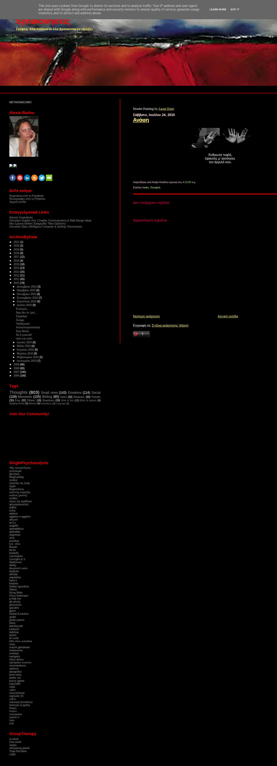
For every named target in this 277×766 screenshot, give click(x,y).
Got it (234, 9)
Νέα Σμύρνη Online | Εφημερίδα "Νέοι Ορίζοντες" (38, 223)
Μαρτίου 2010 (25, 353)
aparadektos (16, 528)
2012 (17, 275)
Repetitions (46, 403)
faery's (13, 580)
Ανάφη (141, 120)
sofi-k (12, 699)
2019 (17, 249)
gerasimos (15, 604)
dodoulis (14, 571)
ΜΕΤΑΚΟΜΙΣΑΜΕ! (20, 102)
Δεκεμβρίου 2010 (27, 286)
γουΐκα (13, 480)
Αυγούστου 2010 (27, 301)
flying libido (16, 592)
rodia (12, 686)
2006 (17, 375)
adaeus (13, 513)
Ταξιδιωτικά (23, 323)
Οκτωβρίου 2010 (27, 294)
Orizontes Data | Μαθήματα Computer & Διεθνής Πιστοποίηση (45, 226)
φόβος (12, 507)
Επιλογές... (22, 308)
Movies (33, 403)
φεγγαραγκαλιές (19, 504)
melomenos (16, 650)
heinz (12, 622)
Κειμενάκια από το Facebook (26, 195)
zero (11, 720)
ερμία (12, 486)
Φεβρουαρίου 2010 (28, 357)
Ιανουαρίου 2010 (27, 360)
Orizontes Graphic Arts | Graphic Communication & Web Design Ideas (50, 220)
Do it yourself (24, 334)
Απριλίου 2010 (26, 349)
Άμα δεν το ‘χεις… (27, 312)
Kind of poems (88, 400)
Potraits (96, 396)
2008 (17, 368)
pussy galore (16, 680)
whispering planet (19, 748)
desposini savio (18, 568)
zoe (11, 723)
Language (61, 403)
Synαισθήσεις (43, 21)
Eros (17, 400)
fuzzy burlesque (18, 595)
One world (15, 741)
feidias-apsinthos (19, 586)
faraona (13, 583)
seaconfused (16, 692)
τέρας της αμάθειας (20, 501)
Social (96, 392)
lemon (12, 635)
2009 (17, 364)
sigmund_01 (16, 695)
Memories (25, 396)
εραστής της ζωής (19, 483)
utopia (12, 745)
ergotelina (15, 577)
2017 (17, 256)
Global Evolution (19, 613)
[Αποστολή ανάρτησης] (196, 182)
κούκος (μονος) (18, 495)
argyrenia (14, 534)
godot (12, 616)
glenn (12, 610)
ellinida (13, 574)
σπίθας (13, 498)
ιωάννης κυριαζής (19, 492)
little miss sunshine (20, 641)
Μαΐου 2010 (24, 346)
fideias (13, 589)
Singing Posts (17, 403)
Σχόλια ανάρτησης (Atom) (170, 325)
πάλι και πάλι (24, 338)
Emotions (75, 392)
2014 (17, 267)
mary (12, 644)
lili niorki (14, 638)
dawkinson (15, 562)
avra (11, 537)
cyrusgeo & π (17, 559)
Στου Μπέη (22, 331)
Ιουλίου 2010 (25, 305)
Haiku (145, 187)
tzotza (13, 711)
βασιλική (14, 473)
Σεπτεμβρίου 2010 (28, 297)
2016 (17, 260)
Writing (47, 396)
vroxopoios (15, 714)
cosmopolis (16, 556)
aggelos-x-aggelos (20, 516)
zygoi (12, 754)
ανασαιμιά (15, 470)
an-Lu (12, 522)
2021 (17, 242)
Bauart (13, 546)
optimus (14, 668)
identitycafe (16, 626)
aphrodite (14, 531)
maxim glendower (19, 647)
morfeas (14, 653)
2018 (17, 253)
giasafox (14, 607)
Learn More (217, 9)
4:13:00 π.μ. (189, 182)
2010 (17, 282)
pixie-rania (15, 674)
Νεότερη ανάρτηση (146, 316)
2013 (17, 271)
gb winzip (14, 601)
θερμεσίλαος (16, 489)
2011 (17, 279)
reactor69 (14, 683)
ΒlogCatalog (16, 476)
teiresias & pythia (19, 705)
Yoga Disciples (18, 751)
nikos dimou (16, 659)
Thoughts (155, 187)
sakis (12, 689)
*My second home (20, 467)
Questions (48, 400)
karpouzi (14, 629)
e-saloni (13, 738)
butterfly (14, 553)
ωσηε (12, 510)
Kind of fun (67, 400)
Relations (79, 396)
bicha (12, 549)
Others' (31, 400)
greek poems (17, 619)
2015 (17, 264)
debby (12, 565)
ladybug (13, 632)
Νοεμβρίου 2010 (26, 290)
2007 (17, 371)
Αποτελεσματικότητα (28, 327)
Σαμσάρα (21, 316)
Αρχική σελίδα (228, 316)
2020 (17, 245)
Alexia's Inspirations (21, 217)
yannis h (14, 717)
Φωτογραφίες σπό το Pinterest (27, 198)
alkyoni (13, 519)
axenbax (14, 540)
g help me (15, 598)
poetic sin (15, 677)
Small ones (49, 392)
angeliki (13, 525)
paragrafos (15, 671)
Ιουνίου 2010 (25, 342)
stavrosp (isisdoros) (20, 702)
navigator (14, 656)
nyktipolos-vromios (20, 662)
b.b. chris (14, 543)
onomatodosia (17, 665)
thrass (13, 708)
